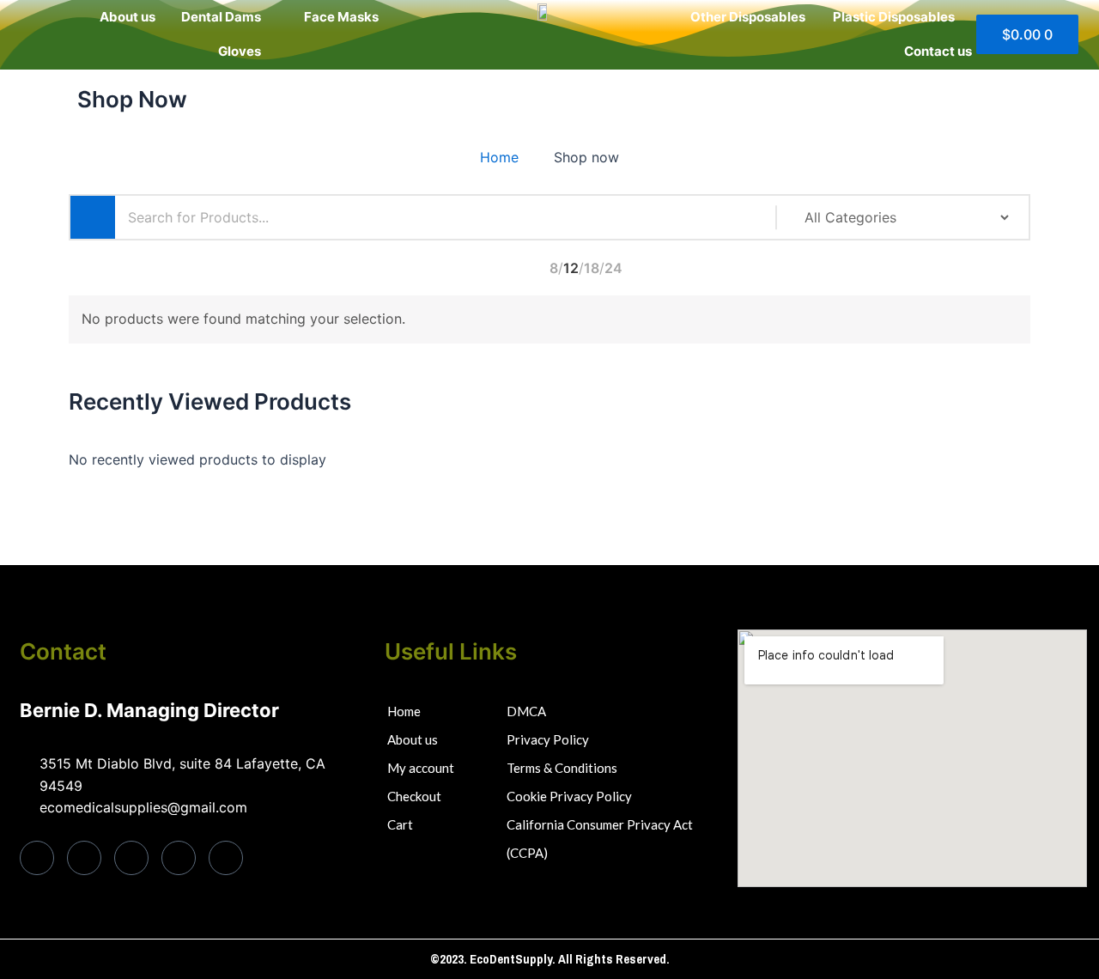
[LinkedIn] (131, 858)
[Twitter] (84, 858)
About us (127, 17)
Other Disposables (747, 17)
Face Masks (341, 17)
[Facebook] (37, 858)
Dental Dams (221, 17)
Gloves (239, 51)
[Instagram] (226, 858)
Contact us (938, 51)
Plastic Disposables (894, 17)
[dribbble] (178, 858)
